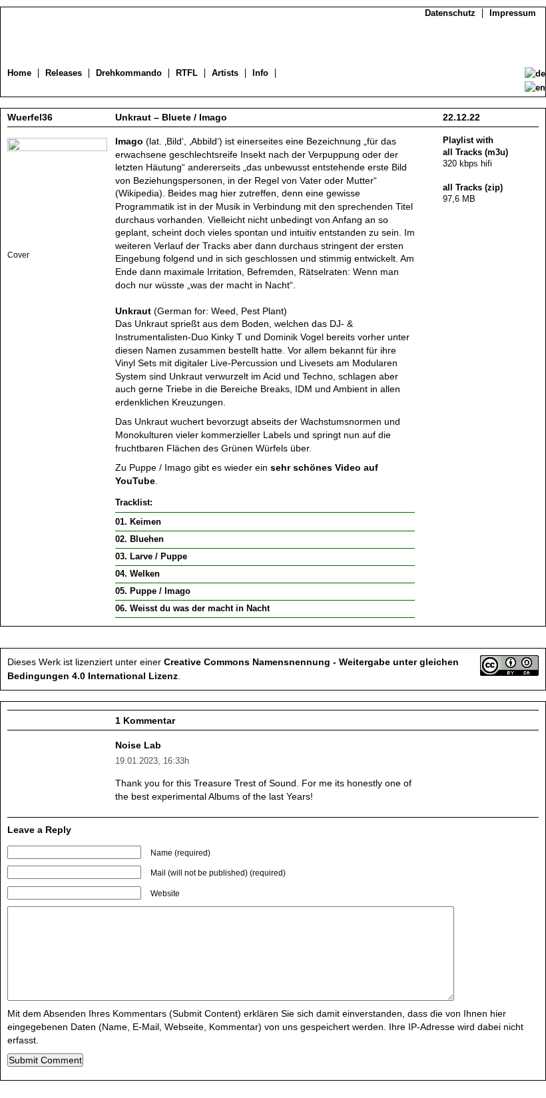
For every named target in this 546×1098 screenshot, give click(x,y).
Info (260, 73)
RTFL (187, 73)
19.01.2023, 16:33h (152, 761)
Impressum (512, 13)
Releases (63, 73)
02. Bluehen (139, 539)
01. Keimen (138, 522)
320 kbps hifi (467, 163)
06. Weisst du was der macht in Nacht (192, 608)
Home (19, 73)
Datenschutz (450, 13)
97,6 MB (459, 199)
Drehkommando (129, 73)
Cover (18, 254)
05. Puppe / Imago (152, 591)
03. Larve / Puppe (151, 556)
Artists (225, 73)
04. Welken (137, 574)
